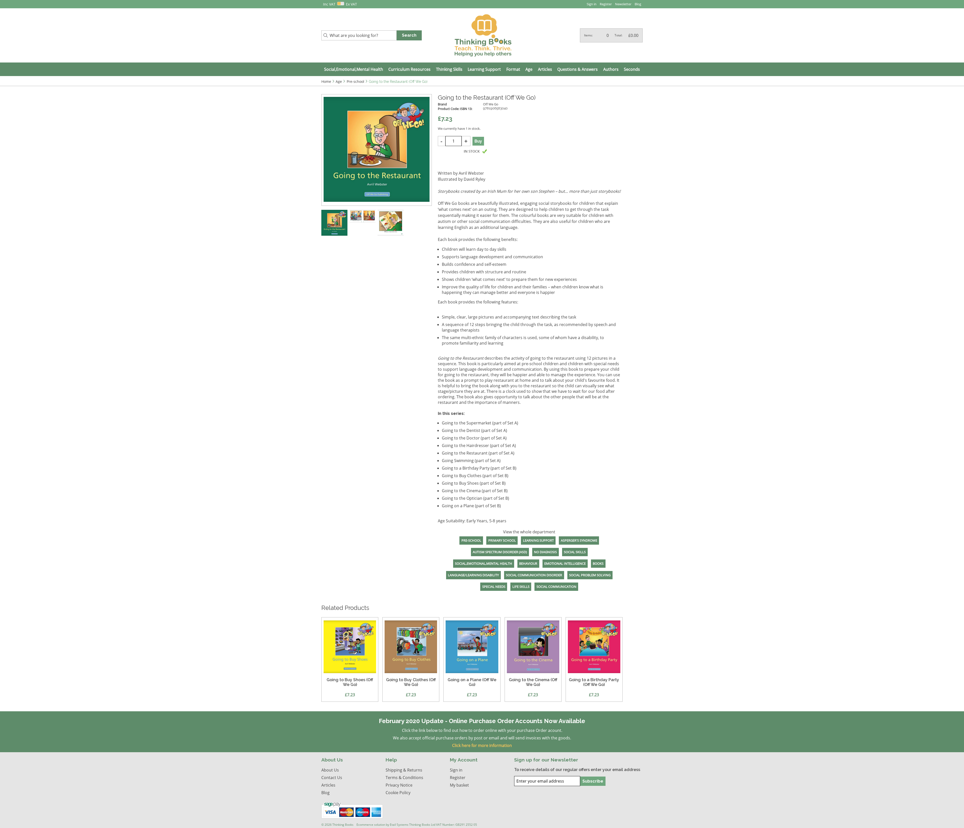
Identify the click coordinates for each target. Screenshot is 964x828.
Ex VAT (351, 4)
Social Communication (556, 586)
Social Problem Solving (590, 575)
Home (326, 81)
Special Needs (493, 586)
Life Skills (520, 586)
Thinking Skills (449, 69)
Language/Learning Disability (473, 575)
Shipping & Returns (404, 770)
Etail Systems (399, 824)
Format (513, 69)
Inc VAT (329, 4)
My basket (459, 785)
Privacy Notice (399, 785)
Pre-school (471, 540)
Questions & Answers (577, 69)
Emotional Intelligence (565, 563)
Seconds (632, 69)
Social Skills (575, 552)
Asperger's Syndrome (579, 540)
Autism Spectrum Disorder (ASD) (500, 552)
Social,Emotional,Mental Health (353, 69)
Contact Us (331, 777)
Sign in (591, 4)
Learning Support (484, 69)
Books (598, 563)
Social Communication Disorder (534, 575)
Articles (545, 69)
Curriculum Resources (409, 69)
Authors (611, 69)
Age (528, 69)
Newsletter (623, 4)
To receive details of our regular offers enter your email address (577, 769)
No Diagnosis (545, 552)
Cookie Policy (398, 792)
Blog (638, 4)
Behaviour (528, 563)
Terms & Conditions (404, 777)
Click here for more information (482, 745)
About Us (330, 770)
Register (606, 4)
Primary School (502, 540)
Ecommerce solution (370, 824)
